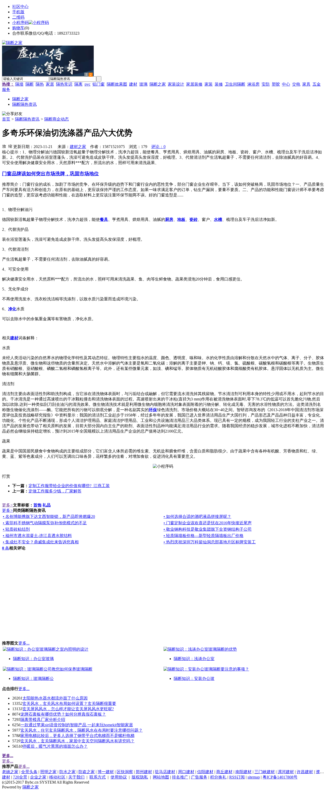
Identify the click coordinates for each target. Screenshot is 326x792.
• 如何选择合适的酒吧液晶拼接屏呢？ (197, 516)
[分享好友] (12, 114)
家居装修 (194, 84)
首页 (6, 119)
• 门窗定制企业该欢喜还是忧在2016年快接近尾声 (208, 523)
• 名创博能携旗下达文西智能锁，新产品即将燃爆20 (49, 516)
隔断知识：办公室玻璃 (33, 658)
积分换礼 (218, 777)
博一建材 (106, 772)
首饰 (37, 505)
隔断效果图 (117, 84)
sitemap (254, 777)
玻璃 (143, 84)
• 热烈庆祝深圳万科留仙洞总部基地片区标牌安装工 (210, 542)
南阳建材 (243, 772)
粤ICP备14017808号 (280, 777)
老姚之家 (10, 772)
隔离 (78, 84)
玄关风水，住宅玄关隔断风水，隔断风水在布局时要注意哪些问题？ (81, 730)
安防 (266, 84)
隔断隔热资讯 (27, 119)
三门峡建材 (264, 772)
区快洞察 (125, 772)
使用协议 (119, 777)
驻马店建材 (165, 772)
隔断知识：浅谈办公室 (194, 658)
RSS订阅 (237, 777)
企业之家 (38, 777)
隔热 (40, 84)
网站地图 (161, 777)
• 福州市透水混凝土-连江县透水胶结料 (37, 535)
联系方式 (97, 777)
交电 (296, 84)
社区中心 (20, 6)
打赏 (6, 476)
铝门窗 (98, 84)
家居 (50, 84)
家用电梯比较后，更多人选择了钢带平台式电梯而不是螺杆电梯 (77, 735)
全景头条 (29, 772)
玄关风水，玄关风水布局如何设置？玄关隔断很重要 (69, 703)
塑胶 (276, 84)
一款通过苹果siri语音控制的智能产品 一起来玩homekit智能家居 (76, 725)
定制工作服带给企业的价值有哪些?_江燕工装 (69, 486)
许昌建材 (305, 772)
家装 (209, 84)
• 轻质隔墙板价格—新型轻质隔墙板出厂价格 (203, 535)
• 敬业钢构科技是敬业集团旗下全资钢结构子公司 (208, 529)
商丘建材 (224, 772)
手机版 (18, 12)
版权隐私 (140, 777)
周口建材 (186, 772)
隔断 (29, 84)
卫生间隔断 (235, 84)
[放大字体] (4, 146)
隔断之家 (158, 84)
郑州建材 (144, 772)
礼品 (47, 505)
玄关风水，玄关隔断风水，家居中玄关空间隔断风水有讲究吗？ (77, 741)
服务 (6, 89)
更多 (7, 505)
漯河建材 (286, 772)
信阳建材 (205, 772)
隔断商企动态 (56, 119)
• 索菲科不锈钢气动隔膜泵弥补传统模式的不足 (45, 523)
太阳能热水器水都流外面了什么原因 (55, 698)
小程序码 (20, 22)
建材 (133, 84)
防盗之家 (86, 772)
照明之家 (48, 772)
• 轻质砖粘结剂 (16, 529)
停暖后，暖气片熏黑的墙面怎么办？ (55, 746)
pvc (87, 84)
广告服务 (199, 777)
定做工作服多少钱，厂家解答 (55, 491)
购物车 (18, 28)
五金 (317, 84)
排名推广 (180, 777)
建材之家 (78, 146)
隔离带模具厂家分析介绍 (42, 719)
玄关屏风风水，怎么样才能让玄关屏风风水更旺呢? (68, 709)
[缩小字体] (10, 146)
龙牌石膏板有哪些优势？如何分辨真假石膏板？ (63, 714)
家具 (306, 84)
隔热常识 (64, 84)
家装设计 (176, 84)
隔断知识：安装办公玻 (194, 678)
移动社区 (57, 777)
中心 (286, 84)
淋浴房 (253, 84)
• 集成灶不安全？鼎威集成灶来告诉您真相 (41, 542)
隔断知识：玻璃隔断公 (33, 678)
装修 (219, 84)
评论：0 (158, 146)
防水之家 (67, 772)
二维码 (18, 17)
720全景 (20, 777)
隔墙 (19, 84)
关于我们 (76, 777)
